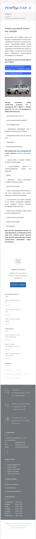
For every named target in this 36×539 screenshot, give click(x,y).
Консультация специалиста (13, 491)
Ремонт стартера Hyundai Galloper (12, 320)
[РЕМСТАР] (16, 8)
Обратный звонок (10, 488)
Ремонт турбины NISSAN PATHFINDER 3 (12, 354)
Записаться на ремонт (11, 484)
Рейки (26, 374)
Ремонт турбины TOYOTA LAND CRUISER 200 (12, 336)
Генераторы (9, 370)
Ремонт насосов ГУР (13, 474)
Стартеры (9, 378)
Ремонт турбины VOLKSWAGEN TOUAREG (12, 345)
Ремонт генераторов (13, 469)
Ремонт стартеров (13, 471)
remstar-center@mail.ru (22, 447)
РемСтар (7, 523)
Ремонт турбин (11, 467)
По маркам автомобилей (14, 374)
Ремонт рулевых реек (13, 464)
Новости (8, 14)
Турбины (17, 378)
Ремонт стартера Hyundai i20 (12, 301)
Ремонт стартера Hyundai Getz (12, 310)
